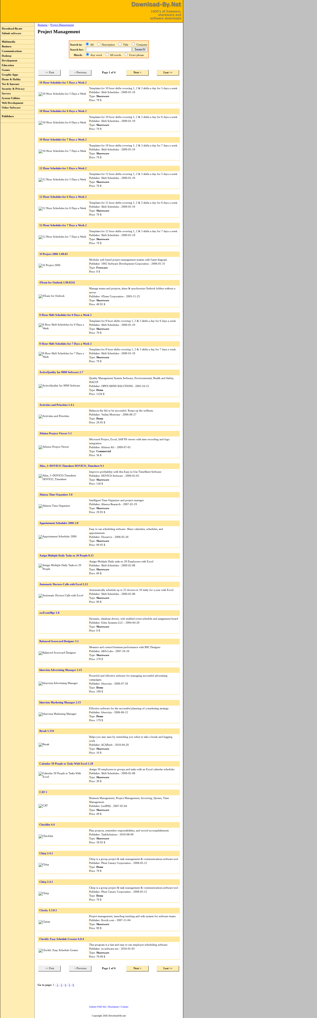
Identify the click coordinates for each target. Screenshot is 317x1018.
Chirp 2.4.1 (46, 853)
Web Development (11, 103)
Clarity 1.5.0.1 (48, 910)
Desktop (5, 56)
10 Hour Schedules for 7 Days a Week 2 (63, 139)
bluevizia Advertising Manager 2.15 (60, 670)
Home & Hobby (10, 79)
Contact (124, 1006)
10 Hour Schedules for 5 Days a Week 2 (63, 82)
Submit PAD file (97, 1006)
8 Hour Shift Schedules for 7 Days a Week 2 (65, 343)
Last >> (167, 72)
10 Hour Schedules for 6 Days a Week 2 (63, 111)
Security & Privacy (12, 88)
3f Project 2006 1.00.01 (53, 254)
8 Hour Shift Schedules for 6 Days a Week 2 (65, 315)
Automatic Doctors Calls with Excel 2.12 (63, 584)
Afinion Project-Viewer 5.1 (55, 433)
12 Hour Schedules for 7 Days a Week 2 (63, 225)
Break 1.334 (46, 731)
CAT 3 (43, 792)
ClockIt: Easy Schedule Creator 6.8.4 (61, 939)
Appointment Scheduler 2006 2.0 (59, 523)
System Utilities (10, 98)
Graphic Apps (9, 74)
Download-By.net (11, 28)
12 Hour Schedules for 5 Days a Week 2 (63, 168)
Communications (11, 51)
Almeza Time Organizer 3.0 (56, 494)
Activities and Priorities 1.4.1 (56, 405)
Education (7, 65)
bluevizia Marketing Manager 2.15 (60, 702)
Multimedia (7, 41)
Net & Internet (9, 84)
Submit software (10, 33)
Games (5, 70)
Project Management (62, 25)
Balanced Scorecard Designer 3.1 (59, 641)
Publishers (7, 116)
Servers (5, 93)
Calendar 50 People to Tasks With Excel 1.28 (66, 763)
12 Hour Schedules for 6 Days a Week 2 (63, 196)
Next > (137, 72)
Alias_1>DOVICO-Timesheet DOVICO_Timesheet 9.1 (71, 466)
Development (8, 60)
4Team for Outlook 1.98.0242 (57, 282)
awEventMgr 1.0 (49, 612)
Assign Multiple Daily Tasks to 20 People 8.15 (66, 555)
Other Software (10, 107)
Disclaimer (113, 1006)
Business (5, 46)
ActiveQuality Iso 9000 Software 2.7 (61, 372)
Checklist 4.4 (47, 824)
